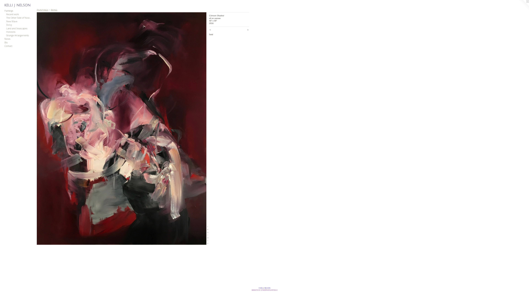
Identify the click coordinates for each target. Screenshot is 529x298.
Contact (8, 45)
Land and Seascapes (16, 28)
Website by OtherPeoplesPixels (264, 290)
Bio (6, 42)
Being (9, 24)
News (7, 38)
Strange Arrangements (17, 35)
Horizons (10, 31)
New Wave (11, 21)
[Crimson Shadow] (121, 128)
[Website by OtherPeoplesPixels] (523, 5)
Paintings (8, 10)
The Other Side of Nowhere (19, 17)
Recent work (12, 14)
